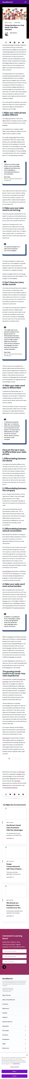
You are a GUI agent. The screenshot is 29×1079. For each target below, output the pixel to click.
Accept (14, 1076)
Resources (5, 1048)
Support (4, 1017)
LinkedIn (19, 774)
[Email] (10, 42)
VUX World (22, 772)
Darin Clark (13, 137)
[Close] (27, 1055)
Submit (4, 967)
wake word (8, 118)
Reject (14, 1071)
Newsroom (5, 1008)
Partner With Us (7, 1022)
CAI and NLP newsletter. (11, 787)
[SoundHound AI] (7, 2)
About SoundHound (8, 1000)
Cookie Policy (16, 1063)
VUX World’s (5, 738)
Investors (5, 1004)
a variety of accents (19, 608)
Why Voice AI (6, 995)
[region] (14, 1066)
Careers (4, 1013)
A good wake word (7, 571)
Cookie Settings (14, 1067)
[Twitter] (19, 42)
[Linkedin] (14, 42)
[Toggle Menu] (25, 2)
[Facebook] (23, 42)
